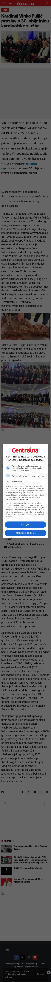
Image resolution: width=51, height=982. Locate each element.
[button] (25, 482)
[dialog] (26, 491)
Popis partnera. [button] (22, 499)
